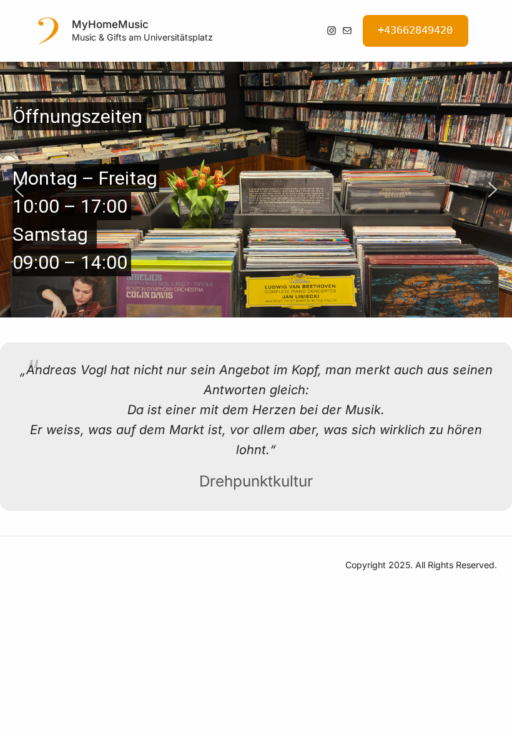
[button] (19, 190)
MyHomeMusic (110, 24)
